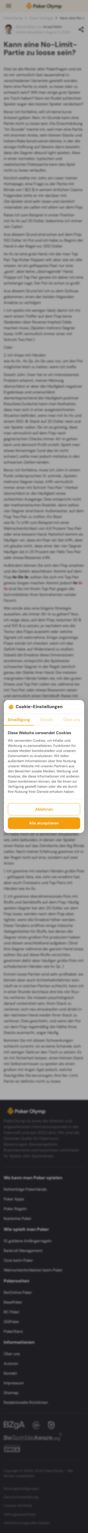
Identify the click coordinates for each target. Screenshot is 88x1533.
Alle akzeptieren (44, 823)
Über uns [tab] (71, 719)
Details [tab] (46, 719)
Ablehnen (44, 809)
